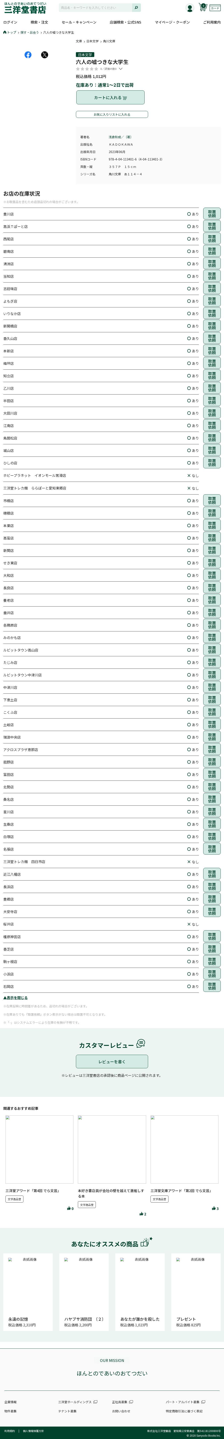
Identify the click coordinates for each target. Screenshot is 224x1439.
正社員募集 (119, 1402)
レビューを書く (112, 1061)
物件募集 (10, 1411)
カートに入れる (108, 97)
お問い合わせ (121, 1411)
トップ (11, 32)
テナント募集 (67, 1411)
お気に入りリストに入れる (112, 114)
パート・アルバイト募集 (183, 1402)
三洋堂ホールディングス (75, 1402)
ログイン (10, 22)
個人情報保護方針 (33, 1431)
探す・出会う (30, 32)
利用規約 (9, 1431)
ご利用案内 (212, 22)
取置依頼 (212, 213)
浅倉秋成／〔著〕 (121, 137)
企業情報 (10, 1402)
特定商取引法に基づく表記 (184, 1411)
